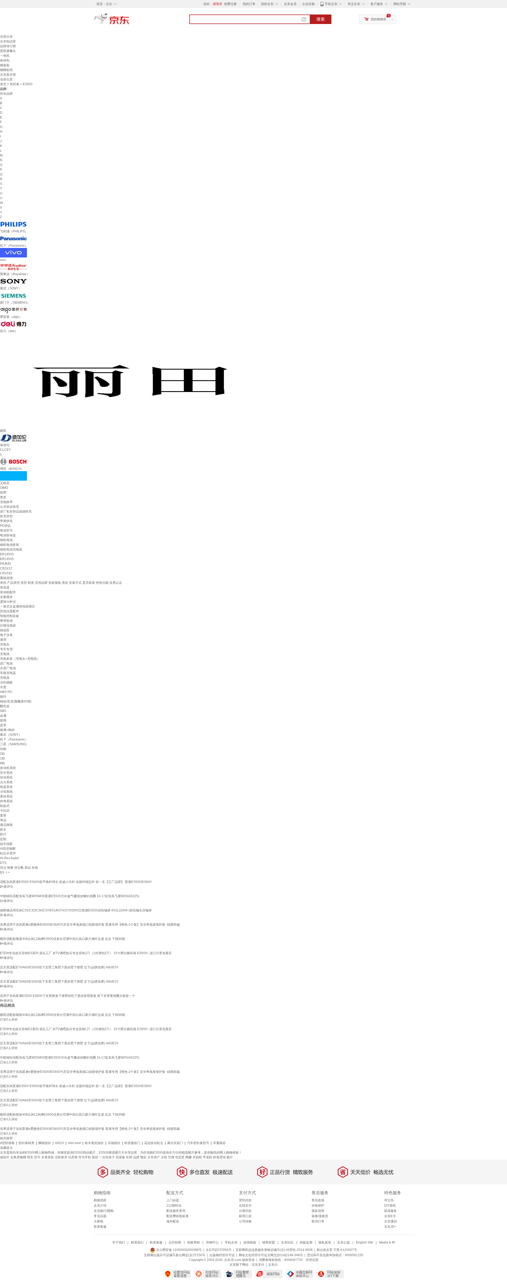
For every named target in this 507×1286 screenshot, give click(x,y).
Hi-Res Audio (9, 858)
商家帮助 (193, 1242)
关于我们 (118, 1242)
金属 (3, 716)
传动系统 (6, 777)
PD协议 (5, 526)
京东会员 (290, 4)
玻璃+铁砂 (7, 730)
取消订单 (318, 1221)
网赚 (188, 1157)
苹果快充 (6, 521)
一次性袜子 (107, 1157)
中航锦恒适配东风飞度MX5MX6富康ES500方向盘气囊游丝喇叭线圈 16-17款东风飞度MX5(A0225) (69, 896)
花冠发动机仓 (153, 1143)
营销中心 (212, 1242)
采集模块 (6, 597)
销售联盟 (268, 1242)
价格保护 (318, 1205)
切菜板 (120, 1157)
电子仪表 (6, 635)
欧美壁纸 (219, 1157)
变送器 (5, 587)
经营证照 (312, 1260)
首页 (3, 84)
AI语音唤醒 (8, 848)
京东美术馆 (8, 75)
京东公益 (343, 1242)
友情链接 (249, 1242)
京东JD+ (390, 1226)
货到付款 (245, 1200)
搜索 (320, 19)
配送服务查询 (175, 1211)
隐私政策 (324, 1242)
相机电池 (6, 540)
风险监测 (306, 1242)
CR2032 (6, 573)
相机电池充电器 (11, 549)
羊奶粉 (197, 1157)
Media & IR (387, 1242)
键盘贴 (5, 65)
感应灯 (5, 1157)
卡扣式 (5, 810)
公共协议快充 (9, 507)
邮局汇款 (245, 1216)
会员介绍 (100, 1205)
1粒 (2, 758)
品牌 (136, 1157)
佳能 (3, 749)
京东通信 (390, 1221)
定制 (3, 839)
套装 (3, 815)
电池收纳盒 (8, 535)
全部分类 (6, 37)
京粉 (164, 1157)
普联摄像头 (8, 51)
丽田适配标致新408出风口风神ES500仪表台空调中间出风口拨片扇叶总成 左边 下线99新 (62, 939)
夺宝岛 (389, 1200)
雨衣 (30, 1157)
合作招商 (174, 1242)
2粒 (2, 754)
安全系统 (6, 773)
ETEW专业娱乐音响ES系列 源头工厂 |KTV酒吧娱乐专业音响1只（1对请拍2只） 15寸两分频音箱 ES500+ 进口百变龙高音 (86, 953)
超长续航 (6, 844)
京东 (129, 21)
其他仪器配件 (9, 611)
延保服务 (390, 1211)
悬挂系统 (6, 796)
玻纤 (3, 697)
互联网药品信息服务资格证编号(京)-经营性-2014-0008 (274, 1250)
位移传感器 (8, 625)
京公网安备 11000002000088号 (178, 1250)
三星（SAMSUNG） (14, 744)
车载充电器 (8, 673)
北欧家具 (61, 1157)
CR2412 (6, 568)
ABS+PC (6, 692)
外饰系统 (6, 801)
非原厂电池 (8, 668)
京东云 (273, 1264)
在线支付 (245, 1205)
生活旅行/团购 (104, 1211)
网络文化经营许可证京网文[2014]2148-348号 (271, 1255)
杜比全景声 (8, 853)
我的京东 (267, 4)
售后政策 (318, 1200)
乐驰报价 (114, 1143)
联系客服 (100, 1226)
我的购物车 (379, 19)
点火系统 (6, 782)
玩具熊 (73, 1157)
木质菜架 (47, 1157)
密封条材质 (26, 1143)
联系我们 (137, 1242)
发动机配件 (8, 592)
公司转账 (245, 1221)
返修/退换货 (320, 1216)
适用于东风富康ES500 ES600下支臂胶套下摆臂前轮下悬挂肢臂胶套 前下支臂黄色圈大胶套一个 (67, 996)
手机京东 (331, 4)
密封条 (14, 84)
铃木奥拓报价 (94, 1143)
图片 (230, 1157)
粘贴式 (5, 806)
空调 (171, 1157)
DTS (3, 863)
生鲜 (129, 1157)
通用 (3, 640)
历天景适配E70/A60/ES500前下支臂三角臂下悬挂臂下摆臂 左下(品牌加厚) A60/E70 (59, 981)
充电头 (5, 644)
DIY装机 (390, 1205)
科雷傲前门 (132, 1143)
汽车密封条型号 (198, 1143)
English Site (364, 1242)
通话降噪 (6, 825)
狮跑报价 (44, 1143)
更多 (3, 497)
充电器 (5, 678)
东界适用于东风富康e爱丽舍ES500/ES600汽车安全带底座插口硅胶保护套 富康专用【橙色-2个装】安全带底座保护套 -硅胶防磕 (90, 924)
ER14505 (7, 559)
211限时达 (173, 1205)
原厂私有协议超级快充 (16, 511)
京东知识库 (8, 41)
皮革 (3, 725)
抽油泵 (5, 630)
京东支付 (258, 1264)
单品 (3, 820)
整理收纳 (6, 621)
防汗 (3, 834)
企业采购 (308, 4)
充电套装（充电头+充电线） (20, 659)
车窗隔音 (219, 1143)
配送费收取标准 (177, 1216)
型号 (37, 1157)
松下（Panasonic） (14, 739)
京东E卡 (390, 1216)
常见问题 (100, 1216)
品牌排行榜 (8, 46)
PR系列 (5, 564)
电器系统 (6, 787)
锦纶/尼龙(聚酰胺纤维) (15, 701)
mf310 (59, 1143)
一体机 (5, 56)
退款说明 (318, 1211)
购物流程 (100, 1200)
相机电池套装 (9, 545)
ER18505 (7, 554)
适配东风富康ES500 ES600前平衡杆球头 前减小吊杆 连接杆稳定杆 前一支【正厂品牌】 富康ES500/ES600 (76, 882)
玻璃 (3, 720)
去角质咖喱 (18, 1157)
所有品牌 (6, 93)
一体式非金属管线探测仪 (17, 606)
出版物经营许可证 (222, 1255)
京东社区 (287, 1242)
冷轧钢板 (6, 682)
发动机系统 (8, 768)
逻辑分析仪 (8, 602)
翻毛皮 (5, 706)
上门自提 (172, 1200)
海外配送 (172, 1221)
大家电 (98, 1221)
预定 (143, 1157)
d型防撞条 (7, 1143)
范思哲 (180, 1157)
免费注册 (230, 4)
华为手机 (84, 1157)
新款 (95, 1157)
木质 (3, 687)
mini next (74, 1143)
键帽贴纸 (6, 70)
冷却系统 (6, 791)
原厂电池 (6, 663)
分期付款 (245, 1211)
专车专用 (6, 649)
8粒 (2, 763)
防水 (3, 829)
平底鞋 (207, 1157)
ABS (3, 711)
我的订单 (249, 4)
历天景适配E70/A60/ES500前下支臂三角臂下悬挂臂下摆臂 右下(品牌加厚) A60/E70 (59, 967)
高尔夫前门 (175, 1143)
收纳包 (5, 60)
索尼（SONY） (11, 735)
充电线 (5, 654)
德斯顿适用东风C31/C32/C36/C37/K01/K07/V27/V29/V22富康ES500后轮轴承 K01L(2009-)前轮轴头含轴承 (76, 910)
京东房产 (153, 1157)
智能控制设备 (9, 616)
